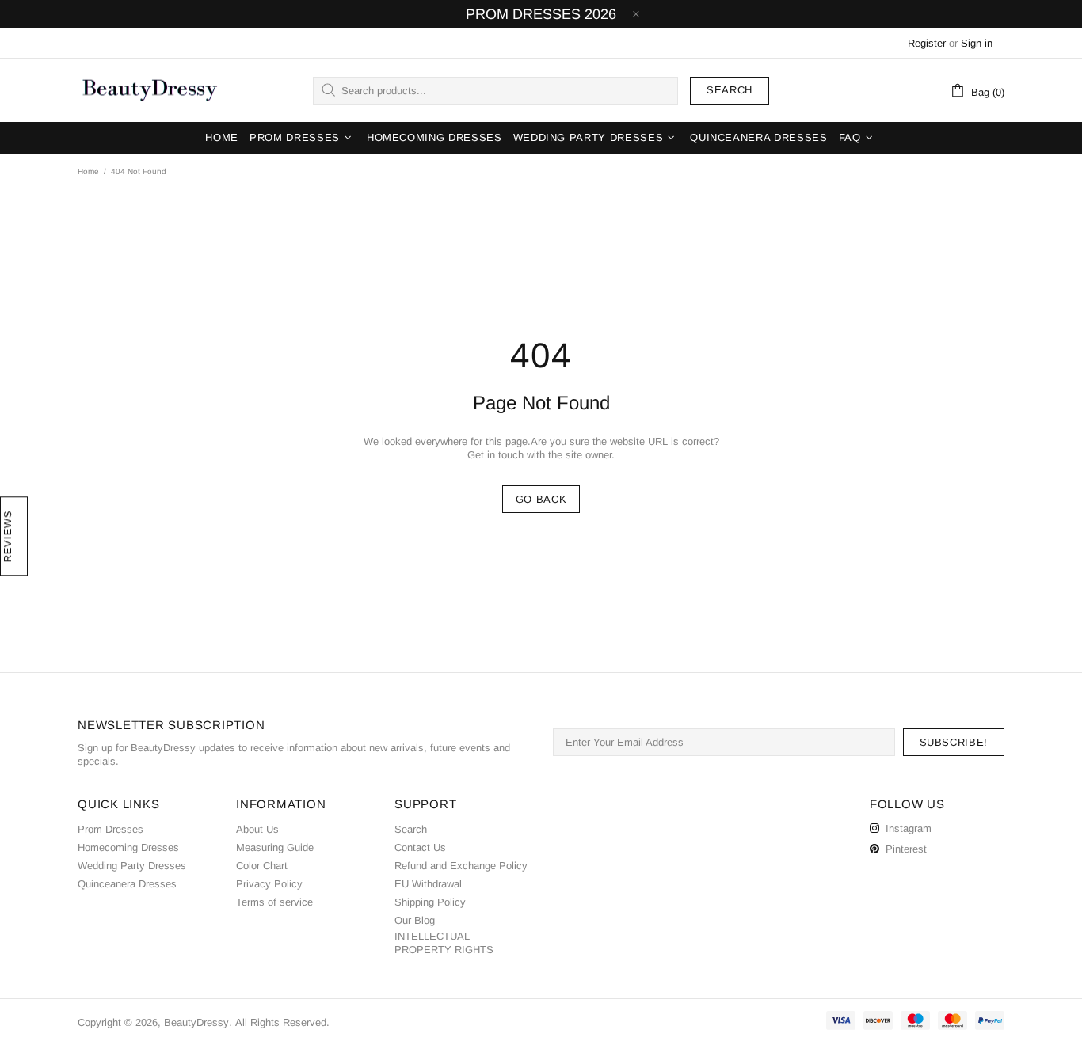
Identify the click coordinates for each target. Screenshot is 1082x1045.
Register (927, 43)
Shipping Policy (430, 902)
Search (729, 90)
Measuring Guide (275, 847)
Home (88, 171)
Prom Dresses (110, 829)
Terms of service (274, 902)
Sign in (976, 43)
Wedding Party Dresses (132, 866)
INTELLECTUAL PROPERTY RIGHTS (443, 943)
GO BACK (541, 499)
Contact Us (420, 847)
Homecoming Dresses (128, 847)
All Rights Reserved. (282, 1022)
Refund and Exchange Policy (461, 866)
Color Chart (262, 866)
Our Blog (414, 920)
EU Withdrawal (428, 884)
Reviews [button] (7, 537)
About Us (257, 829)
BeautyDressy (150, 90)
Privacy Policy (269, 884)
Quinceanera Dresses (127, 884)
